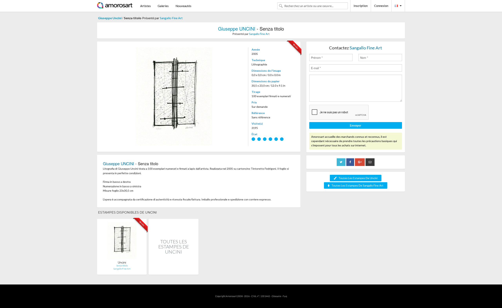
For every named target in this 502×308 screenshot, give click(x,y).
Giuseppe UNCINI (236, 28)
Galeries (163, 6)
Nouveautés (183, 6)
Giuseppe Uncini (110, 18)
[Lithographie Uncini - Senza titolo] (121, 241)
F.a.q (285, 296)
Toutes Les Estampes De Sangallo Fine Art (357, 185)
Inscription (361, 5)
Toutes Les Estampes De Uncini (357, 178)
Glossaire (276, 296)
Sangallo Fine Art (171, 18)
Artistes (145, 6)
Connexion (381, 5)
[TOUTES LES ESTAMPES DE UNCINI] (173, 270)
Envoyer (355, 125)
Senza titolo (122, 265)
